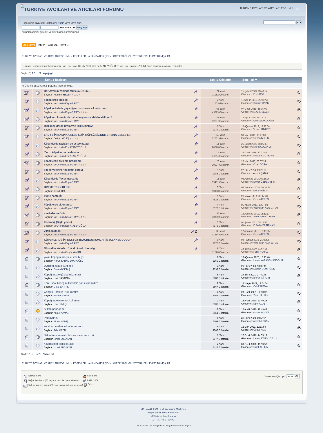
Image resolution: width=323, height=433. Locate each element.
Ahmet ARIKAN (261, 321)
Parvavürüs (51, 317)
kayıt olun (76, 23)
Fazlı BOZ (258, 94)
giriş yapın (58, 23)
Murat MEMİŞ (61, 321)
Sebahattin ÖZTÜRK (264, 216)
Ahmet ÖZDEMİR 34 (264, 181)
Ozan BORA (260, 164)
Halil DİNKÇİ (60, 304)
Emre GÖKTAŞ (62, 269)
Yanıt (213, 79)
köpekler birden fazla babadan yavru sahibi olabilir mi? (78, 117)
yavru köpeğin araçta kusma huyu (64, 257)
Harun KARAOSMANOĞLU (68, 260)
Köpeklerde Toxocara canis (61, 178)
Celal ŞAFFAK (61, 286)
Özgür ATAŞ (259, 329)
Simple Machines (177, 409)
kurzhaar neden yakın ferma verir (63, 326)
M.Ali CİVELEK (261, 111)
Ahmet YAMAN (61, 313)
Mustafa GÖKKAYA (263, 155)
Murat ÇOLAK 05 (262, 146)
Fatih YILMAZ (260, 251)
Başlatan (61, 79)
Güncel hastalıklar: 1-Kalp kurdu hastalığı (69, 248)
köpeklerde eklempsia (58, 204)
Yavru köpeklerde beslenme (61, 152)
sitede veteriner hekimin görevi (63, 169)
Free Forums (169, 416)
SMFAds (155, 416)
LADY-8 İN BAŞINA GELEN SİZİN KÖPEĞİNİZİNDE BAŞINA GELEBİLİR (87, 134)
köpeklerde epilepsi (56, 99)
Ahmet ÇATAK (260, 173)
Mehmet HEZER (62, 94)
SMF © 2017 (160, 409)
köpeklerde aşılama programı (62, 161)
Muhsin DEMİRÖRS (264, 269)
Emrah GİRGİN (261, 277)
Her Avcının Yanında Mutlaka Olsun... (67, 91)
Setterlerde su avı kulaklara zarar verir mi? (69, 335)
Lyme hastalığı (53, 196)
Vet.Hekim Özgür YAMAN (67, 252)
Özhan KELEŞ (61, 138)
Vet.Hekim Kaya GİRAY (66, 103)
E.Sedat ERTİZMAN (264, 225)
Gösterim (225, 79)
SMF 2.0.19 (146, 409)
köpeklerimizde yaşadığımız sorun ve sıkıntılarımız (75, 108)
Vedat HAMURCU (262, 129)
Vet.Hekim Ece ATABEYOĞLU (70, 147)
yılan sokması (52, 231)
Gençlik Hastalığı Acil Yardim (61, 292)
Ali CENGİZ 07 (261, 190)
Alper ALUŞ (259, 303)
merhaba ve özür (54, 213)
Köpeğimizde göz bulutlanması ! (63, 274)
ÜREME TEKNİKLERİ (57, 187)
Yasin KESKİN (61, 295)
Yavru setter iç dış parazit (59, 343)
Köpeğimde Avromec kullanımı (62, 300)
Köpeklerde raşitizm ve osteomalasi (66, 143)
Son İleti (248, 79)
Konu (48, 79)
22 (39, 73)
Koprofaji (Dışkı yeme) (58, 222)
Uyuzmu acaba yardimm (58, 265)
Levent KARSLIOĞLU (265, 338)
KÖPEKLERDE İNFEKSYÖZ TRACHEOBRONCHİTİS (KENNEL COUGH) (88, 239)
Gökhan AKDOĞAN (263, 120)
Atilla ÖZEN (60, 330)
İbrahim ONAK (261, 103)
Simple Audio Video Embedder (163, 412)
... (37, 73)
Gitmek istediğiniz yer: (275, 376)
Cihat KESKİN (260, 347)
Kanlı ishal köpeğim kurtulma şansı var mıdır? (71, 283)
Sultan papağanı (54, 309)
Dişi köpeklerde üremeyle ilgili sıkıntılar (68, 126)
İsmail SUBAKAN (63, 339)
